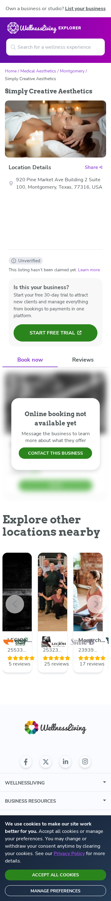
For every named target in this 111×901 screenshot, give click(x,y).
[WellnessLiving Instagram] (85, 761)
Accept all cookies (55, 875)
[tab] (30, 360)
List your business (85, 8)
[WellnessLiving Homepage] (55, 727)
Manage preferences (55, 891)
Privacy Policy (69, 853)
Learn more (89, 270)
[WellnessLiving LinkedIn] (65, 761)
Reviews (83, 359)
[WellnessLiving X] (45, 761)
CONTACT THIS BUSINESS (55, 453)
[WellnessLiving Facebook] (26, 761)
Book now (30, 359)
